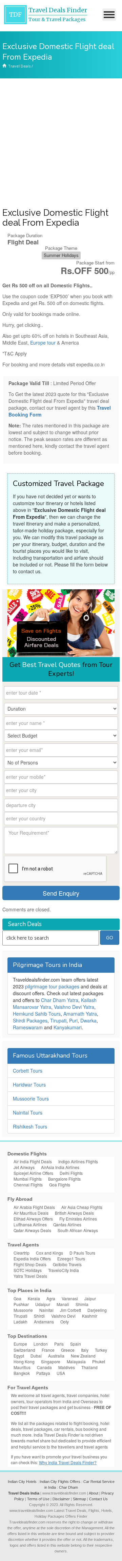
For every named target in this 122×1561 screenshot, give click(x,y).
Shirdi (39, 1316)
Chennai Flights (28, 1184)
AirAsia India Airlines (60, 1167)
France (48, 1350)
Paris (59, 1344)
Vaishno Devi (63, 1316)
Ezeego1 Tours (71, 1258)
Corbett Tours (27, 1070)
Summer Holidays (61, 255)
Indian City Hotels (22, 1482)
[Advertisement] (61, 143)
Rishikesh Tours (30, 1126)
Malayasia (76, 1361)
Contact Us (98, 1499)
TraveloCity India (63, 1270)
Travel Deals (19, 66)
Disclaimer (61, 1499)
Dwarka (88, 1020)
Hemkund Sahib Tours (37, 1013)
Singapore (50, 1361)
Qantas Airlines (67, 1224)
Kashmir (89, 1316)
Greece (68, 1350)
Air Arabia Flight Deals (34, 1207)
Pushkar (21, 1304)
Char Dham (68, 1487)
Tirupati (58, 1020)
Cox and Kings (49, 1253)
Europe (20, 1344)
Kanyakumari (68, 1027)
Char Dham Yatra (59, 1000)
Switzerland (24, 1350)
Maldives (66, 1367)
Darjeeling (97, 1310)
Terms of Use (38, 1499)
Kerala (34, 1298)
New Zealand (83, 1356)
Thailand (89, 1367)
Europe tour (43, 342)
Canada (44, 1367)
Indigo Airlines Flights (78, 1161)
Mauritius (22, 1367)
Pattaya (43, 1373)
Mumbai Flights (28, 1179)
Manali (63, 1304)
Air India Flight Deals (33, 1161)
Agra (50, 1298)
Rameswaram (28, 1027)
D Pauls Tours (82, 1253)
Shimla (82, 1304)
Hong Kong (24, 1361)
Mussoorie (23, 1310)
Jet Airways (24, 1167)
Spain (75, 1344)
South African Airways (78, 1230)
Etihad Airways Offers (33, 1219)
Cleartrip (21, 1253)
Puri (73, 1020)
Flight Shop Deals (30, 1264)
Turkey (101, 1350)
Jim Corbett (70, 1310)
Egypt (19, 1356)
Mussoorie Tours (31, 1098)
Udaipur (42, 1304)
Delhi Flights (71, 1173)
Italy (84, 1350)
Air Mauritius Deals (31, 1213)
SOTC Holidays (28, 1270)
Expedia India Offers (32, 1258)
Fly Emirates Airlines (78, 1219)
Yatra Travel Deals (30, 1276)
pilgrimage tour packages (52, 986)
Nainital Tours (27, 1112)
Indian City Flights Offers (60, 1482)
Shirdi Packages (30, 1020)
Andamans (44, 1321)
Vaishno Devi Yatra (74, 1006)
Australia (56, 1356)
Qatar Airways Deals (32, 1230)
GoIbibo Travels (67, 1264)
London (41, 1344)
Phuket (98, 1361)
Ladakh (20, 1321)
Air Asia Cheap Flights (81, 1207)
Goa (17, 1298)
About (93, 1493)
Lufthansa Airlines (30, 1224)
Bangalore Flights (64, 1179)
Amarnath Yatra (80, 1013)
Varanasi (70, 1298)
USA (61, 1373)
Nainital (46, 1310)
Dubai (36, 1356)
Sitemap (79, 1499)
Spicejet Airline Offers (33, 1173)
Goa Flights (59, 1184)
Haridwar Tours (29, 1084)
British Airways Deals (74, 1213)
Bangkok (22, 1373)
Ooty (64, 1321)
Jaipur (90, 1298)
